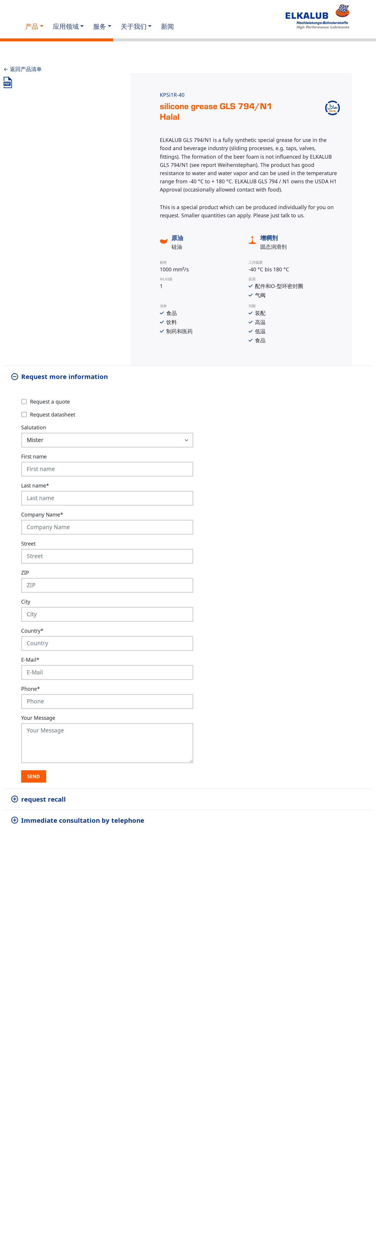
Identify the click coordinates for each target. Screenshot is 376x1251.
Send (33, 776)
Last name (35, 485)
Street (28, 543)
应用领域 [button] (66, 26)
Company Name (42, 514)
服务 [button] (99, 26)
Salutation (33, 427)
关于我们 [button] (134, 26)
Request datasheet (52, 414)
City (25, 601)
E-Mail (30, 659)
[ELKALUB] (318, 16)
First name (34, 456)
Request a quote (50, 401)
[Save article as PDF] (8, 82)
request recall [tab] (43, 799)
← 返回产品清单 (23, 68)
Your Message (38, 717)
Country (32, 630)
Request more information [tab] (64, 376)
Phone (30, 688)
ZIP (25, 572)
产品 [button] (31, 26)
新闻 (167, 26)
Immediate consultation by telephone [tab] (82, 820)
